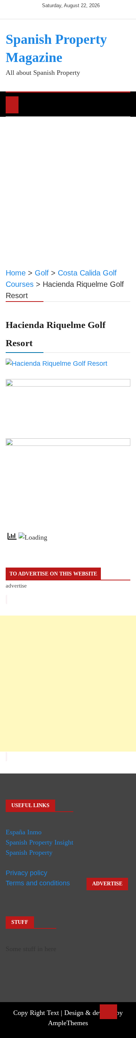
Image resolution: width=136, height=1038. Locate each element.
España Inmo (24, 832)
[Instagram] (71, 12)
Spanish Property (29, 852)
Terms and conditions (38, 883)
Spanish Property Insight (39, 842)
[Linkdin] (82, 12)
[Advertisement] (68, 189)
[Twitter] (60, 12)
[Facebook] (49, 12)
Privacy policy (26, 873)
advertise (16, 586)
